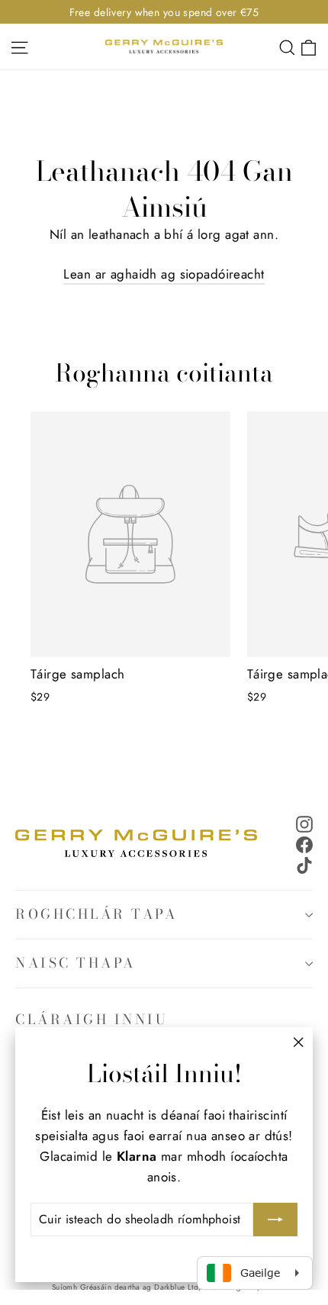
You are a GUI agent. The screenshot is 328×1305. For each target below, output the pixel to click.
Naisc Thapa (75, 962)
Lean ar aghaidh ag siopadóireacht (163, 274)
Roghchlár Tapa (96, 914)
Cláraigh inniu (91, 1019)
